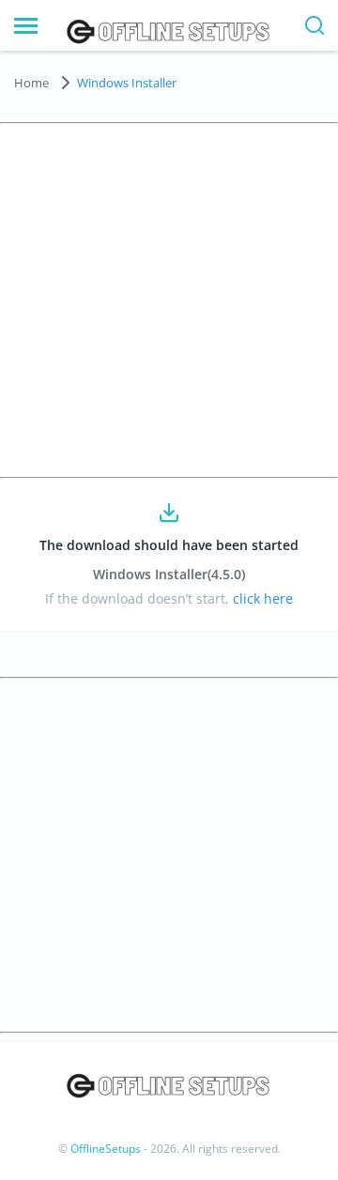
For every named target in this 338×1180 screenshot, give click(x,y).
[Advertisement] (169, 300)
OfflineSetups (105, 1149)
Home (31, 82)
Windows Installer (127, 82)
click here (261, 598)
